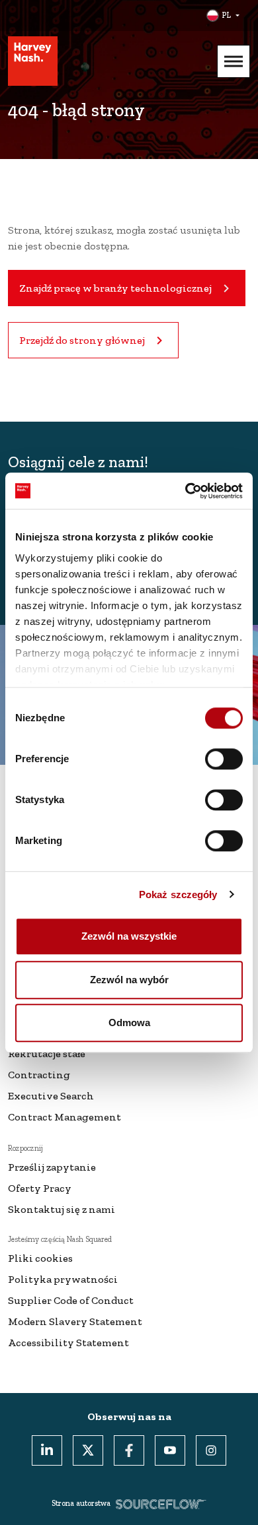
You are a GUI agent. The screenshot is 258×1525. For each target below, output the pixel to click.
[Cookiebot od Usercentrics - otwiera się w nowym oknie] (185, 491)
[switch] (224, 758)
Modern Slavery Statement (75, 1321)
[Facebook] (129, 1450)
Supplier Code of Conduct (71, 1300)
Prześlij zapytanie (52, 1167)
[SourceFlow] (161, 1503)
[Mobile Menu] (233, 61)
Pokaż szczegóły (178, 894)
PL (226, 15)
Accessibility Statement (68, 1342)
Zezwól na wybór (129, 979)
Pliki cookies (40, 1258)
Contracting (39, 1074)
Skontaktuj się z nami (61, 1209)
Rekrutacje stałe (46, 1053)
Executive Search (51, 1095)
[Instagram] (211, 1450)
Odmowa (129, 1022)
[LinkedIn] (47, 1450)
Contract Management (64, 1117)
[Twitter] (88, 1450)
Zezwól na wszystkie (129, 936)
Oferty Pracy (39, 1188)
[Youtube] (170, 1450)
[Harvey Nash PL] (33, 61)
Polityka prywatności (63, 1279)
